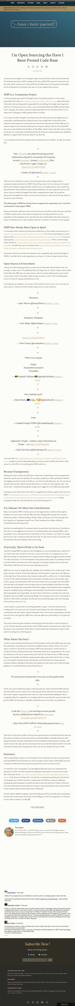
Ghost (24, 991)
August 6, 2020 (51, 323)
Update (39, 820)
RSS (62, 820)
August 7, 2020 (52, 303)
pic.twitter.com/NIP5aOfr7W (33, 717)
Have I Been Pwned (37, 807)
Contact (53, 3)
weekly (44, 954)
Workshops (21, 3)
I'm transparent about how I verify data (23, 495)
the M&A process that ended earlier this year (40, 101)
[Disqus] (37, 863)
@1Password (42, 160)
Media (38, 3)
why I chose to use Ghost (15, 993)
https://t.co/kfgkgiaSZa (39, 444)
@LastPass (23, 153)
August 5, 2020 (49, 172)
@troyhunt (24, 160)
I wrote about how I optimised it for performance (33, 240)
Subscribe (64, 1004)
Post (26, 820)
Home (12, 3)
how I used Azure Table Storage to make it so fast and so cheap (37, 237)
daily (32, 954)
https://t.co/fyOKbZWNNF (33, 167)
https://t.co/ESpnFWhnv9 (33, 337)
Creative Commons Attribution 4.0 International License (41, 973)
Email (51, 820)
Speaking (31, 3)
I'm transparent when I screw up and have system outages (36, 498)
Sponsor (61, 3)
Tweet (14, 820)
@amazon (25, 711)
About (45, 3)
